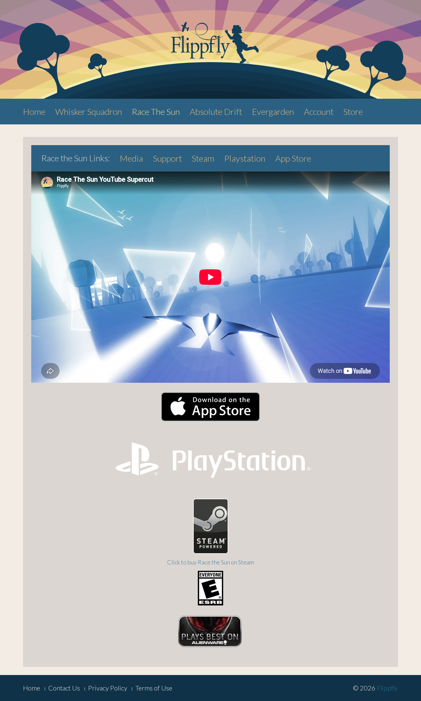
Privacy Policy (107, 688)
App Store (293, 158)
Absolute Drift (216, 111)
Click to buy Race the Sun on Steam (210, 562)
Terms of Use (154, 688)
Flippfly (387, 688)
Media (131, 158)
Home (34, 111)
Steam (203, 158)
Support (167, 158)
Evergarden (273, 111)
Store (353, 111)
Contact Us (64, 688)
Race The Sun (156, 111)
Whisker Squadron (88, 111)
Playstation (244, 158)
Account (319, 111)
